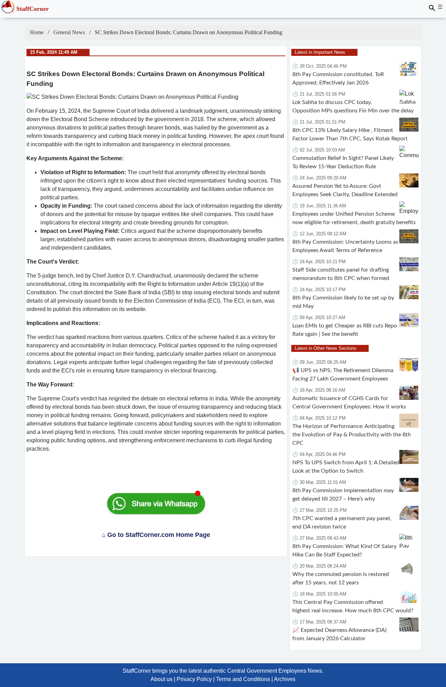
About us (161, 679)
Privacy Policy (194, 679)
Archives (284, 679)
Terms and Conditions (243, 679)
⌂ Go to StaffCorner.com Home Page (156, 534)
